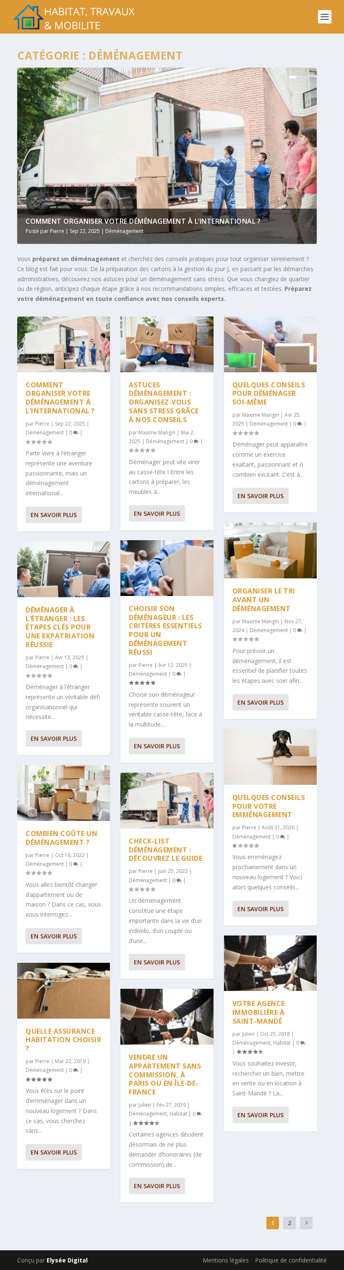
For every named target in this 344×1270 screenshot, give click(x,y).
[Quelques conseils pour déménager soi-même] (270, 344)
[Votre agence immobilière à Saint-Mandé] (270, 963)
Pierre (57, 231)
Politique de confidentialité (291, 1260)
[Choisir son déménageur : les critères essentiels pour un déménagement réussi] (166, 568)
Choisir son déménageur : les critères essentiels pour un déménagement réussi (165, 630)
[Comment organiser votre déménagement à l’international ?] (63, 344)
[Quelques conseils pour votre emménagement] (270, 757)
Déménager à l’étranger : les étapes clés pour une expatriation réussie (60, 627)
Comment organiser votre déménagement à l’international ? (143, 221)
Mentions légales (226, 1260)
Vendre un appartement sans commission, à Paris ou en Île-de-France (165, 1075)
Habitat (178, 1113)
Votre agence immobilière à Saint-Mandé (258, 1012)
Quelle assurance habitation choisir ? (63, 1040)
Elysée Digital (67, 1260)
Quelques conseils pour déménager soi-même (268, 393)
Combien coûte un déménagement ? (61, 838)
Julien (144, 1104)
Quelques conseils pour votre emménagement (268, 806)
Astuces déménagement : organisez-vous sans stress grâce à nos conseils (164, 402)
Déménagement (124, 231)
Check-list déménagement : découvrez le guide (165, 849)
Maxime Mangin (156, 432)
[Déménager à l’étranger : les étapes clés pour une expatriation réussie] (63, 569)
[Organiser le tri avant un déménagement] (270, 550)
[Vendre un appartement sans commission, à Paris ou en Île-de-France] (166, 1017)
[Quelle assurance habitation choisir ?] (63, 991)
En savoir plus (54, 515)
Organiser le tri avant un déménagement (263, 599)
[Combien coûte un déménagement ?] (63, 793)
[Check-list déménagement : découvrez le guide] (166, 800)
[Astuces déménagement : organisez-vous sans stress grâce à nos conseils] (166, 344)
